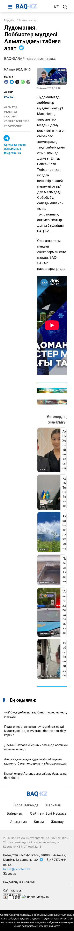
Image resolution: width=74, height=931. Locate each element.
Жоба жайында (25, 805)
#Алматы (10, 107)
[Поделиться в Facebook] (6, 82)
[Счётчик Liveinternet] (12, 896)
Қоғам (39, 822)
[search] (65, 7)
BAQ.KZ (9, 96)
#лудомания (13, 125)
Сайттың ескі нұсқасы (48, 813)
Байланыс (15, 813)
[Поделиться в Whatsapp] (23, 82)
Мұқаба (9, 20)
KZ (56, 7)
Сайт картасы (12, 890)
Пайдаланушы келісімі (19, 882)
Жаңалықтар (28, 20)
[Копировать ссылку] (28, 82)
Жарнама (53, 805)
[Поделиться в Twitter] (17, 82)
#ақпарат (11, 116)
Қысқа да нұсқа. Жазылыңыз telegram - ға (15, 148)
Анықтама (18, 822)
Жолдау (57, 822)
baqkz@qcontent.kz (17, 869)
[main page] (32, 6)
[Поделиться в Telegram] (12, 82)
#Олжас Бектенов (16, 121)
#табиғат (10, 111)
